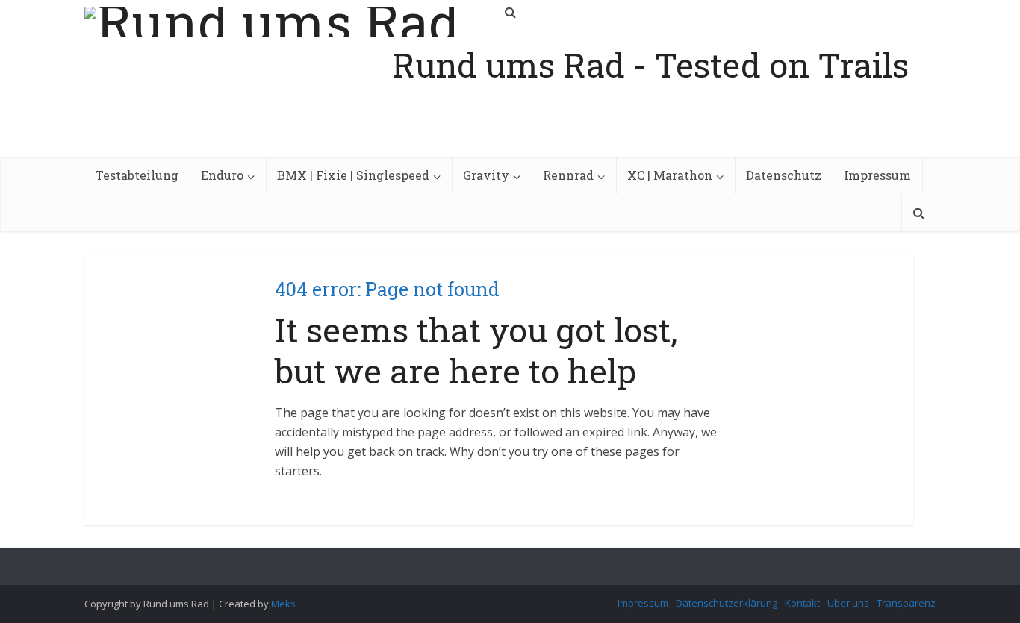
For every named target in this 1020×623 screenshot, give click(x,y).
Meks (283, 603)
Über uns (848, 603)
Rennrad (568, 175)
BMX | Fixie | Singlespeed (353, 175)
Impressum (877, 175)
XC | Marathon (669, 175)
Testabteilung (137, 175)
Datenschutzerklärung (726, 603)
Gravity (486, 175)
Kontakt (802, 603)
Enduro (222, 175)
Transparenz (906, 603)
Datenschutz (783, 175)
